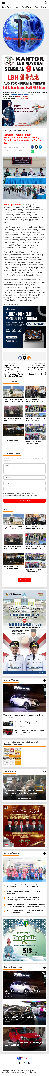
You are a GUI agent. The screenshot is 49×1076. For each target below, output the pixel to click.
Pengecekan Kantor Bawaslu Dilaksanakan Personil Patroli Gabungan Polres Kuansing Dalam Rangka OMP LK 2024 (13, 439)
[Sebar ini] (32, 147)
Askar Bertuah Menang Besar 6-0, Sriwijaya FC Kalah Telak (25, 892)
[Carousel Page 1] (19, 798)
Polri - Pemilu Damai (9, 151)
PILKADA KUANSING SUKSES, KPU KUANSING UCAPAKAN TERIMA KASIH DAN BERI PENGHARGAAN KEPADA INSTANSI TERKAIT (34, 400)
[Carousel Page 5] (30, 798)
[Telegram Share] (40, 147)
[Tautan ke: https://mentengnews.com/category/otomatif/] (44, 680)
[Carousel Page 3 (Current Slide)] (24, 798)
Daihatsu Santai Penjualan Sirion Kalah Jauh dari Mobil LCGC (29, 731)
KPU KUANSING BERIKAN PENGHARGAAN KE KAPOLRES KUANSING (12, 420)
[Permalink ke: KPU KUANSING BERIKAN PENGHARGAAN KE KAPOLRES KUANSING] (13, 411)
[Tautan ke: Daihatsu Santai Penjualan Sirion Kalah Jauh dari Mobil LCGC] (8, 732)
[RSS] (29, 358)
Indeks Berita (31, 1073)
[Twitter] (24, 358)
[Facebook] (20, 358)
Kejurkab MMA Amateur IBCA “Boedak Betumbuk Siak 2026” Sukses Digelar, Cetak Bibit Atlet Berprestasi (25, 886)
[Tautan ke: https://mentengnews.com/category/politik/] (44, 771)
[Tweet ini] (36, 147)
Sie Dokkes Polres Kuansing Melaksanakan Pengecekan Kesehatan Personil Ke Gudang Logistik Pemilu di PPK (37, 369)
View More (24, 580)
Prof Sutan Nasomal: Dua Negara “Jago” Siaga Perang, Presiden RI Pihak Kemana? (23, 792)
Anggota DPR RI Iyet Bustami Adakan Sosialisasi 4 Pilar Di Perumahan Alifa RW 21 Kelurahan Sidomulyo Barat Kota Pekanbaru (34, 442)
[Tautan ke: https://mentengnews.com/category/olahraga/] (44, 853)
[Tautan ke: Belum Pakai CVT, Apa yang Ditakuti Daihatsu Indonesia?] (8, 723)
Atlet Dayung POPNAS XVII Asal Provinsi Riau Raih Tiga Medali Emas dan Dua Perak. (25, 911)
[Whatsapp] (32, 151)
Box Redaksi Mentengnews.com (13, 1073)
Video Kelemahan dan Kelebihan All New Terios (23, 715)
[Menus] (3, 2)
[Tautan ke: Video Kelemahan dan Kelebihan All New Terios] (24, 698)
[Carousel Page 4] (27, 798)
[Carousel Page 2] (22, 798)
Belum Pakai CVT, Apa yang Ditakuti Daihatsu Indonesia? (28, 723)
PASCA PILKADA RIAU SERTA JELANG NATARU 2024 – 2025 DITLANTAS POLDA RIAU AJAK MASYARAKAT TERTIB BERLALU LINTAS (35, 420)
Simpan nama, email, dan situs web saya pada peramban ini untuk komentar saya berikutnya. (21, 495)
